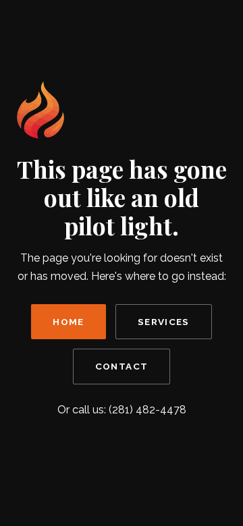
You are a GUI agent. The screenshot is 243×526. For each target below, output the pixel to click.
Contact (121, 366)
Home (68, 321)
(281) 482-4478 (147, 409)
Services (164, 321)
